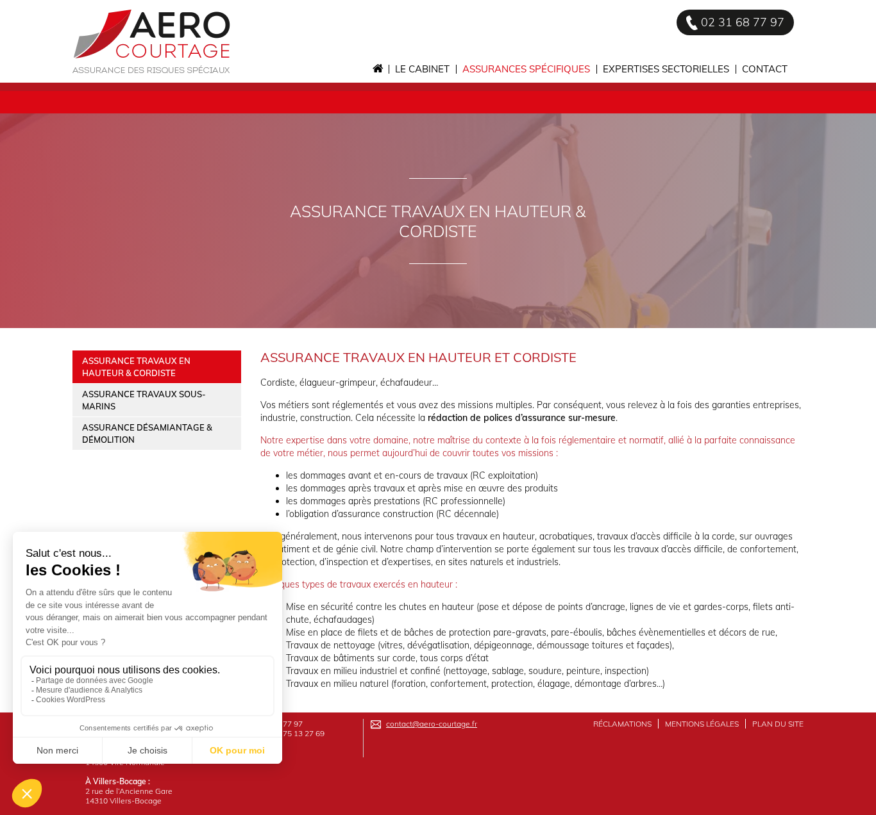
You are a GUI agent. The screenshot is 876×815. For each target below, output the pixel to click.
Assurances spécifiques (526, 69)
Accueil (377, 69)
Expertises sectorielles (666, 69)
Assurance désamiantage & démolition (147, 433)
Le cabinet (422, 69)
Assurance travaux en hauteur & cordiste (136, 367)
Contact (765, 69)
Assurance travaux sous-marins (144, 400)
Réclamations (622, 724)
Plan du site (778, 724)
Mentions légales (702, 724)
